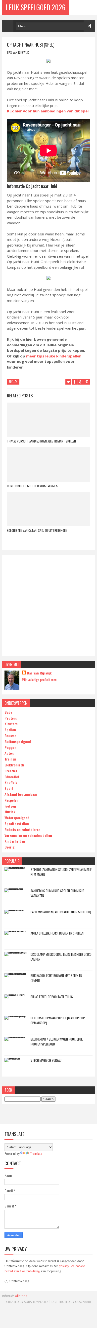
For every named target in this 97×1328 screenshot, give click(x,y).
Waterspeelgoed (16, 817)
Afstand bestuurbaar (20, 794)
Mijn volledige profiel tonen (39, 679)
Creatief (10, 770)
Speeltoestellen (16, 823)
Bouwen (10, 735)
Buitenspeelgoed (17, 741)
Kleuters (11, 723)
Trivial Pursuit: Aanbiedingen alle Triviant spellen (41, 441)
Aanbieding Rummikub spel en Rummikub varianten (57, 893)
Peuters (10, 718)
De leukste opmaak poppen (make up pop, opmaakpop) (58, 1020)
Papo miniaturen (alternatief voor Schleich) (61, 911)
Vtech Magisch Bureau (46, 1060)
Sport (8, 788)
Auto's (9, 753)
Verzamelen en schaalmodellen (28, 835)
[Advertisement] (48, 605)
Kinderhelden (14, 841)
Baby (8, 712)
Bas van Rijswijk (39, 673)
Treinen (10, 758)
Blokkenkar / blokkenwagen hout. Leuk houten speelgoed (57, 1041)
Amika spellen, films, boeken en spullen (57, 933)
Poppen (10, 747)
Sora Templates (36, 1302)
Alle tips (21, 1295)
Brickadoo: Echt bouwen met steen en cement (56, 978)
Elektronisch (14, 764)
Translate (36, 1153)
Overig (9, 847)
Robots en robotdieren (22, 829)
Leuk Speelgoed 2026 (35, 7)
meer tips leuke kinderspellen (53, 356)
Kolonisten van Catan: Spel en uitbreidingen (37, 530)
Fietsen (10, 806)
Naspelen (11, 800)
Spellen (10, 729)
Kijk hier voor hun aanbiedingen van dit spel (48, 110)
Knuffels (10, 782)
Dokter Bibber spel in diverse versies (32, 486)
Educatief (11, 776)
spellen (13, 382)
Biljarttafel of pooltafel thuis (52, 996)
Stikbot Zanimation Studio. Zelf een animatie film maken (61, 872)
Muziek (9, 811)
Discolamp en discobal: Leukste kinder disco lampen (61, 957)
